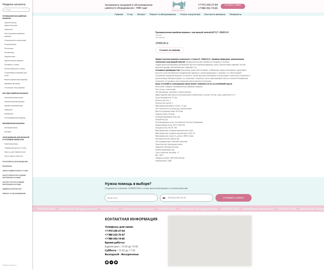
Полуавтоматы (10, 44)
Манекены (7, 166)
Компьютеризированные (14, 101)
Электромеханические (13, 97)
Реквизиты (236, 14)
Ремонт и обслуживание (163, 14)
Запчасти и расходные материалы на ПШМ (13, 183)
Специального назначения (15, 40)
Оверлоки (8, 29)
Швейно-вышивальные (13, 105)
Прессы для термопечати (14, 152)
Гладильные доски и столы (15, 148)
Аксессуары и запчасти (13, 156)
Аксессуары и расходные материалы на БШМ (14, 176)
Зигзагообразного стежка (14, 68)
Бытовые (7, 132)
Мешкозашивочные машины (15, 79)
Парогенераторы (11, 144)
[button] (233, 6)
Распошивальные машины (14, 118)
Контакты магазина (214, 14)
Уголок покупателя (190, 14)
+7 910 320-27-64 (208, 4)
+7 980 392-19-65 (208, 8)
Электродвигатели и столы (15, 170)
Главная (119, 14)
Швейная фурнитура (12, 189)
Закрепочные (9, 56)
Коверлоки (8, 114)
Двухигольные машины (13, 60)
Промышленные (11, 127)
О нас (130, 14)
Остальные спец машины (14, 87)
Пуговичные (9, 52)
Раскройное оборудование (15, 161)
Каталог (141, 14)
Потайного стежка (11, 64)
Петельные (8, 48)
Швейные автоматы (12, 83)
